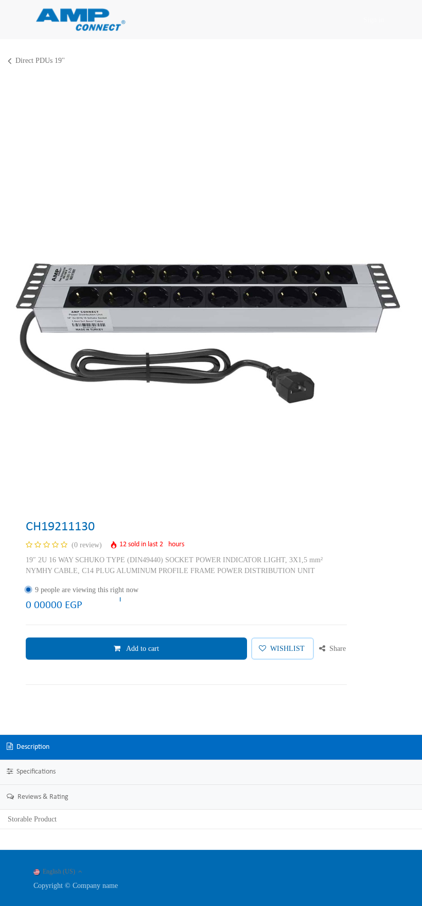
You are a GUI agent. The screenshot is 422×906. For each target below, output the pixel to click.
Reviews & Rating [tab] (42, 797)
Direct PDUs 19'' (40, 60)
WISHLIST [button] (287, 648)
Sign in (373, 20)
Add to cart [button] (142, 648)
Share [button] (336, 648)
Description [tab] (32, 747)
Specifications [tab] (35, 772)
